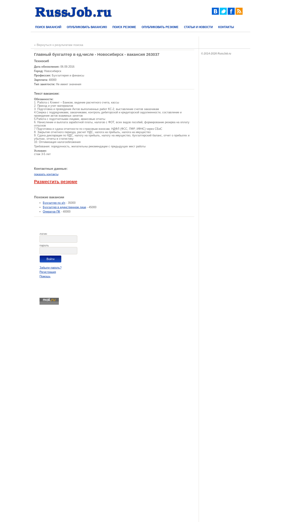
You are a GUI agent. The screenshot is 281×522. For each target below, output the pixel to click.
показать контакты (46, 174)
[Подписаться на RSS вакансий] (239, 13)
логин (43, 233)
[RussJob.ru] (73, 21)
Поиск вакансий (48, 27)
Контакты (226, 27)
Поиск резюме (124, 27)
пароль (44, 245)
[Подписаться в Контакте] (215, 13)
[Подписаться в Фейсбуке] (231, 13)
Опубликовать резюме (160, 27)
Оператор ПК (51, 211)
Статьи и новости (198, 27)
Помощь (45, 276)
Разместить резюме (55, 181)
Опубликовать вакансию (87, 27)
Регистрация (48, 272)
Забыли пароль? (50, 267)
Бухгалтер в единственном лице (64, 207)
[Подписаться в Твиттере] (223, 13)
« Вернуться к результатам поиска (58, 45)
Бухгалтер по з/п (54, 202)
